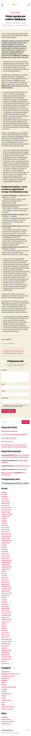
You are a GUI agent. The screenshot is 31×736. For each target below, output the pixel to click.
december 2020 (6, 639)
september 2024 (6, 540)
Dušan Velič (6, 343)
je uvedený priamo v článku (18, 23)
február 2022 (5, 608)
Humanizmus (5, 678)
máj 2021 (4, 628)
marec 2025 (5, 527)
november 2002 (6, 657)
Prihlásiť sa (4, 717)
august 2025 (5, 516)
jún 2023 (4, 573)
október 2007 (5, 652)
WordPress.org (6, 724)
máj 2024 (4, 549)
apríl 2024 (4, 551)
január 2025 (5, 532)
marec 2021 (5, 633)
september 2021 (6, 619)
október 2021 (5, 617)
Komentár (4, 370)
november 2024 (6, 536)
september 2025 (6, 514)
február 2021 (5, 635)
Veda (3, 704)
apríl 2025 (4, 525)
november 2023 (6, 562)
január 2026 (5, 505)
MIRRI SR (12, 343)
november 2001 (6, 659)
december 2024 (6, 534)
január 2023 (5, 584)
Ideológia (4, 680)
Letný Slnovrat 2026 (20, 469)
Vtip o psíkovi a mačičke (9, 438)
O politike (4, 689)
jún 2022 (4, 600)
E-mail (3, 391)
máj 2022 (4, 602)
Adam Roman (5, 671)
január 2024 (5, 558)
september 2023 (6, 567)
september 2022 (6, 593)
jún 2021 (4, 626)
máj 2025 (4, 523)
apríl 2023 (4, 578)
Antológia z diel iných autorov (10, 674)
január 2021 (5, 637)
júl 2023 (3, 571)
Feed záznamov (6, 719)
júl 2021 (3, 624)
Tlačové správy (15, 12)
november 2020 (6, 641)
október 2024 (5, 538)
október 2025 (5, 512)
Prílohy (3, 698)
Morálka (3, 685)
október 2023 (5, 564)
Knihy (3, 682)
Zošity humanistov (7, 709)
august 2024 (5, 543)
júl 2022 (3, 597)
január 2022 (5, 611)
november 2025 (6, 510)
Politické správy (6, 693)
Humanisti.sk (9, 730)
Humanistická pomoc (8, 676)
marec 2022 (5, 606)
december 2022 (6, 586)
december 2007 (6, 650)
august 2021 (5, 622)
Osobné (3, 691)
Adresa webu (4, 398)
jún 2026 (4, 494)
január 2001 (5, 663)
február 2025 (5, 529)
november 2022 (6, 589)
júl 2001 (3, 661)
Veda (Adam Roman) (7, 707)
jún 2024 (4, 547)
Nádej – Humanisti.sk (7, 473)
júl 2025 (3, 518)
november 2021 (6, 615)
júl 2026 (3, 492)
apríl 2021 (4, 630)
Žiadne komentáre (22, 25)
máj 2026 (4, 496)
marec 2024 (5, 553)
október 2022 (5, 591)
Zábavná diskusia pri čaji (21, 466)
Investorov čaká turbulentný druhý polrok (14, 434)
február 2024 (5, 556)
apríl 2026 (4, 499)
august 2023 (5, 569)
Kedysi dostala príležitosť (9, 431)
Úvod (3, 702)
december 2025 (6, 507)
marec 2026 (5, 501)
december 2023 (6, 560)
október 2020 (5, 643)
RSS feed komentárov (8, 721)
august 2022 (5, 595)
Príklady (4, 696)
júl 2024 (3, 545)
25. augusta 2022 (10, 25)
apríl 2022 (4, 604)
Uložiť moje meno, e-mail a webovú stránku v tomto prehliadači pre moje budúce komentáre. (15, 406)
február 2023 (5, 582)
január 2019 (5, 646)
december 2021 (6, 613)
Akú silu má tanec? (7, 441)
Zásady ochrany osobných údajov (10, 733)
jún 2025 (4, 521)
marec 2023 (5, 580)
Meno (3, 384)
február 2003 (5, 654)
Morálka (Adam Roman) (8, 687)
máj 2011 (4, 648)
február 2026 (5, 503)
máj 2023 (4, 575)
